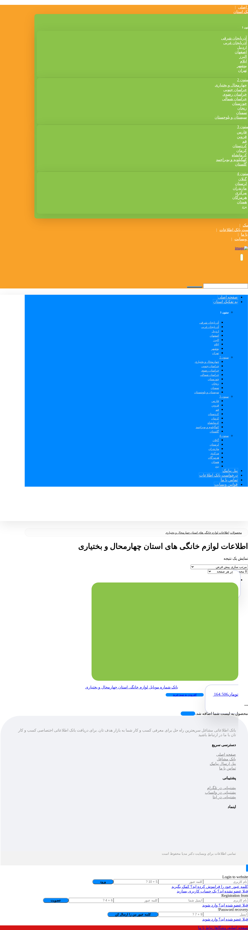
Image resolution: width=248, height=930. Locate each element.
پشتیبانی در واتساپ (220, 792)
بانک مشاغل (226, 759)
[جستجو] (194, 287)
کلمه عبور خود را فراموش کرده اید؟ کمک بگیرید (209, 887)
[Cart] (242, 257)
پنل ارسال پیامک (223, 764)
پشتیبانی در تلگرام (221, 788)
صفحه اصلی (226, 754)
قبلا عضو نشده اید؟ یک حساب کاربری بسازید (212, 891)
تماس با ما (227, 768)
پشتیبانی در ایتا (224, 797)
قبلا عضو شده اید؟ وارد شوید (225, 905)
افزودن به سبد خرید (184, 694)
